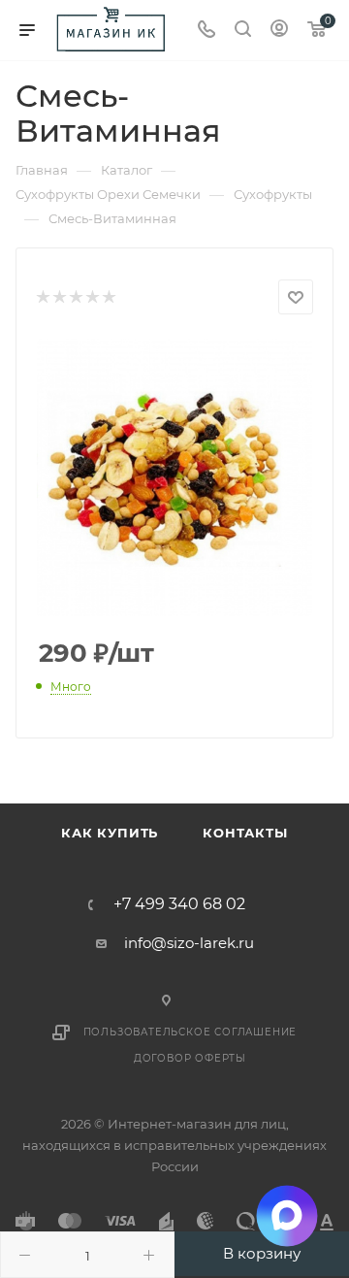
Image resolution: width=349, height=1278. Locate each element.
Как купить (109, 832)
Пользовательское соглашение (190, 1032)
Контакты (245, 832)
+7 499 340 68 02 (179, 904)
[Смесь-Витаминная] (174, 477)
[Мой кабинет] (279, 30)
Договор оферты (190, 1058)
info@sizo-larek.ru (189, 943)
